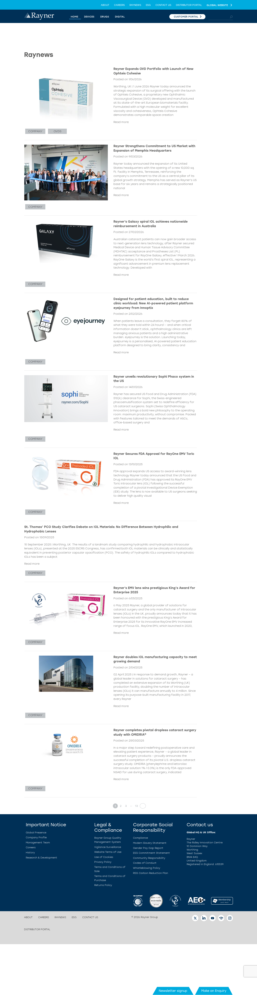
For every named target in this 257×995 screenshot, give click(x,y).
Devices (89, 16)
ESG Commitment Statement (151, 852)
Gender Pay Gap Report (148, 848)
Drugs (104, 16)
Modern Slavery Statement (150, 843)
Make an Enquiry (213, 991)
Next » (141, 805)
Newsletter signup (173, 991)
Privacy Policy (102, 862)
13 (136, 806)
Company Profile (36, 837)
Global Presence (36, 832)
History (30, 852)
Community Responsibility (149, 858)
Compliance (140, 837)
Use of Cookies (103, 857)
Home (74, 16)
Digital (120, 16)
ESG (148, 5)
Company (35, 131)
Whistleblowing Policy (146, 868)
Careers (119, 5)
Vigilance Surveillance (107, 847)
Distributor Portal (189, 5)
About (105, 5)
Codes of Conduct (145, 862)
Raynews (135, 5)
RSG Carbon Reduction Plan (150, 873)
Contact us (163, 5)
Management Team (38, 842)
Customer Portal (186, 16)
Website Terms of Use (107, 852)
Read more (121, 122)
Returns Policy (103, 885)
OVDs (57, 131)
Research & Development (41, 857)
